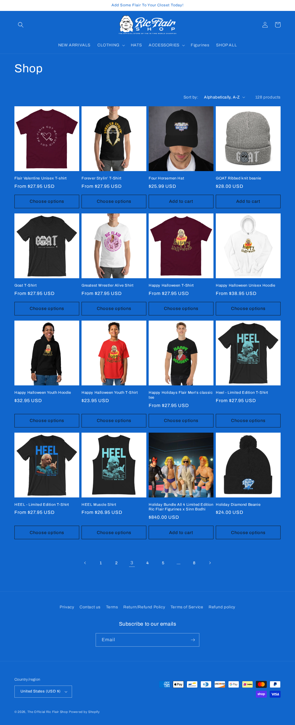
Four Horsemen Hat (166, 178)
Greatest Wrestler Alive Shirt (107, 285)
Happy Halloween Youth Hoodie (42, 393)
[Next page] (209, 562)
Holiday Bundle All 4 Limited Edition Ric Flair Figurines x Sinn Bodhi (181, 507)
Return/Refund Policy (144, 607)
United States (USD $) (40, 691)
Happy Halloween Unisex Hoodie (245, 285)
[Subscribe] (192, 640)
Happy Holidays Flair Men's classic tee (181, 395)
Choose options (47, 201)
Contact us (90, 607)
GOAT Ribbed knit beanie (238, 178)
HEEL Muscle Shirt (99, 505)
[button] (20, 24)
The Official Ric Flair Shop (47, 711)
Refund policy (222, 607)
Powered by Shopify (84, 711)
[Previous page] (85, 562)
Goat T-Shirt (25, 285)
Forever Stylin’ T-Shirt (102, 178)
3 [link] (132, 562)
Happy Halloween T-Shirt (171, 285)
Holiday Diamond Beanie (238, 505)
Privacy (67, 607)
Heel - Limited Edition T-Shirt (242, 393)
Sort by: (191, 97)
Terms (112, 607)
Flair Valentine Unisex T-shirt (40, 178)
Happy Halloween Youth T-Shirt (110, 393)
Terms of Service (187, 607)
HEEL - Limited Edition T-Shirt (41, 505)
